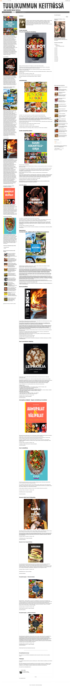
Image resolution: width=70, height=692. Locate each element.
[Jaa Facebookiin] (24, 670)
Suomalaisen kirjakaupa (23, 181)
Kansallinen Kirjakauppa (22, 127)
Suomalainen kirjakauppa (22, 76)
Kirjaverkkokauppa (6, 247)
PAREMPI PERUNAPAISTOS (11, 273)
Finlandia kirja (36, 127)
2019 (56, 53)
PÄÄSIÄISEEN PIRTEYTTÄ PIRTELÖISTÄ (62, 98)
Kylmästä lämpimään (62, 113)
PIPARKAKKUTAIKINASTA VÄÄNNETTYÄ (62, 92)
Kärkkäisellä (47, 226)
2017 (56, 55)
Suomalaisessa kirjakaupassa (35, 226)
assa (23, 227)
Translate (60, 149)
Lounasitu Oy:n (43, 663)
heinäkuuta (57, 45)
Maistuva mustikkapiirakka (11, 258)
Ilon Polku (39, 127)
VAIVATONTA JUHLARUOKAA (62, 133)
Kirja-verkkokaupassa (42, 226)
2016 (56, 56)
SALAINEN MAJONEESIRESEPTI (12, 268)
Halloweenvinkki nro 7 (62, 104)
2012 (56, 61)
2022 (56, 51)
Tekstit (56, 141)
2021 (56, 52)
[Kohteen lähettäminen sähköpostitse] (21, 670)
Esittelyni (13, 12)
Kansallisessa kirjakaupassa (47, 283)
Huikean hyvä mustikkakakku (11, 253)
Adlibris (33, 127)
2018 (56, 54)
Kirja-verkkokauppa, (29, 76)
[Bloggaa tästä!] (22, 670)
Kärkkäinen (45, 127)
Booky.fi (43, 127)
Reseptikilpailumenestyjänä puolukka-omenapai (63, 124)
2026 (56, 44)
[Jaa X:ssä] (23, 670)
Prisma (20, 77)
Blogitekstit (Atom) (23, 678)
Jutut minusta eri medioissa (20, 12)
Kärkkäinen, (39, 76)
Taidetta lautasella (10, 282)
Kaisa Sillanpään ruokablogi (7, 12)
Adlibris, (33, 76)
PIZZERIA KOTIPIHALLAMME (12, 263)
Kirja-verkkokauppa (28, 127)
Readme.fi (35, 76)
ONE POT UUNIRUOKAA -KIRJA (12, 287)
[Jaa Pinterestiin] (25, 670)
